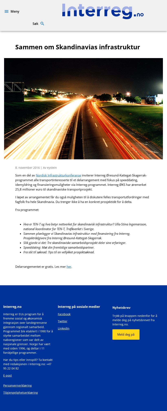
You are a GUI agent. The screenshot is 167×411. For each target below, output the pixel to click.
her (69, 266)
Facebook (64, 314)
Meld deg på (125, 334)
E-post (7, 375)
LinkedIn (63, 328)
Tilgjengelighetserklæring (20, 392)
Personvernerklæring (17, 385)
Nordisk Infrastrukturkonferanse (58, 175)
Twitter (62, 321)
